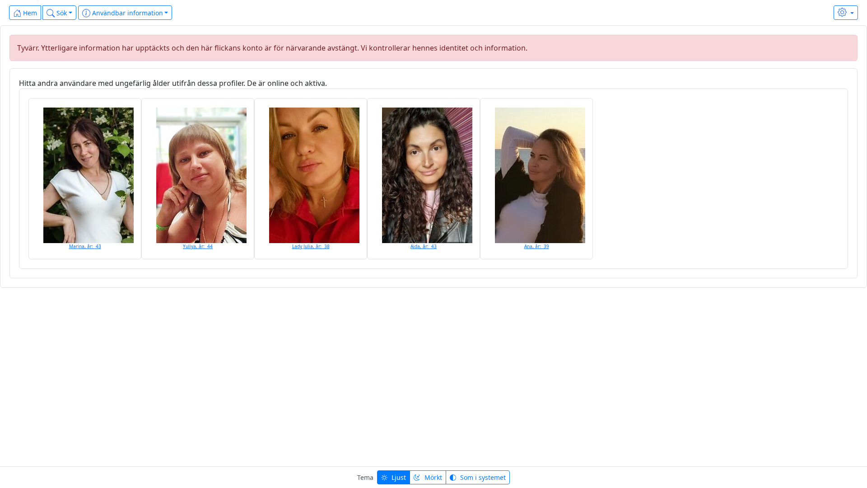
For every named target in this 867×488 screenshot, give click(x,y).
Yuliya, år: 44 (198, 246)
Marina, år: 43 (85, 246)
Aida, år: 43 (423, 246)
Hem (29, 13)
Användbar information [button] (126, 13)
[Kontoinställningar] (846, 12)
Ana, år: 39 (536, 246)
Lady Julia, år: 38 (311, 246)
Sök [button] (61, 13)
